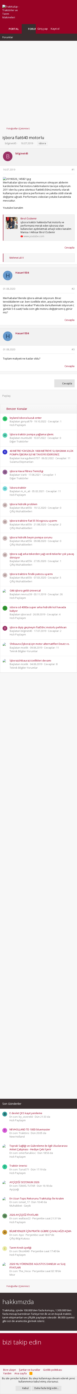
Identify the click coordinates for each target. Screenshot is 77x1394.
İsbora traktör (18, 487)
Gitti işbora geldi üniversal (25, 590)
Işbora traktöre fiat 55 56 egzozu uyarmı (33, 520)
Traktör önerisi (18, 1165)
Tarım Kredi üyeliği (20, 1247)
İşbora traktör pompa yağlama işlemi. (32, 434)
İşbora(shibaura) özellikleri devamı (30, 660)
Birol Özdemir (29, 218)
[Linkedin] (18, 1353)
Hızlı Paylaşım (18, 425)
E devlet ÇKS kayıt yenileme (25, 1113)
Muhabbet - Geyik (20, 1205)
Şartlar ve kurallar (29, 1370)
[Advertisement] (38, 82)
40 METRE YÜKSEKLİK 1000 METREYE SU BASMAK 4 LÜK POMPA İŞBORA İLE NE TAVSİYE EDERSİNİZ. (41, 452)
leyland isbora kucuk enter (26, 418)
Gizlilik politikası (52, 1370)
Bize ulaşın (9, 1370)
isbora (42, 143)
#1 (73, 169)
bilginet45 (10, 143)
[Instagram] (11, 1353)
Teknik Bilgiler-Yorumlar (24, 651)
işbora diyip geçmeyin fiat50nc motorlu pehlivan (38, 627)
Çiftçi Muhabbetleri (21, 511)
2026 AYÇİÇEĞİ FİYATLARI (23, 1215)
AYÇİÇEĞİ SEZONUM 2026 (24, 1182)
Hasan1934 (22, 272)
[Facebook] (4, 1353)
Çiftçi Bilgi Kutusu (19, 1238)
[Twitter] (39, 1353)
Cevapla (69, 247)
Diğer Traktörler (19, 441)
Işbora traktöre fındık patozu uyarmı (31, 574)
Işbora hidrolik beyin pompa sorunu (31, 537)
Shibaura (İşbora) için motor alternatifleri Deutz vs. (40, 644)
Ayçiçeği (14, 1189)
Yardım (7, 1373)
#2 (73, 288)
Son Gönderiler (11, 1104)
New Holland (17, 1136)
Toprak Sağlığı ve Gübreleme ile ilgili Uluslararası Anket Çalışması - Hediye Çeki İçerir (38, 1147)
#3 (73, 349)
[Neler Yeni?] (65, 29)
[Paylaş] (68, 170)
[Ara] (71, 29)
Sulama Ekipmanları (21, 462)
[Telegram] (32, 1353)
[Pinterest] (25, 1353)
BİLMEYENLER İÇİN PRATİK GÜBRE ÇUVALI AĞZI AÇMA (40, 1231)
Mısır (12, 1274)
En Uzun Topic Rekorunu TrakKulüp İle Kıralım (36, 1198)
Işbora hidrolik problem (23, 504)
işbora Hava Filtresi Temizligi (26, 471)
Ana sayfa (20, 1373)
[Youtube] (46, 1353)
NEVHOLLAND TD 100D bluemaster (29, 1129)
